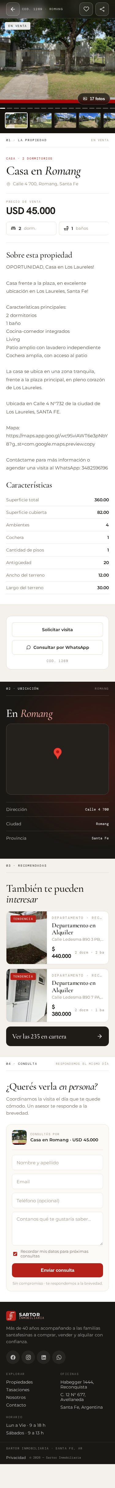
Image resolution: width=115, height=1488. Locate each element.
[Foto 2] (40, 120)
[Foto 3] (65, 120)
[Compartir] (102, 9)
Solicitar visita (57, 629)
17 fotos (97, 99)
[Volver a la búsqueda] (13, 9)
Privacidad (16, 1457)
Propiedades (19, 1382)
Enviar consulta (57, 1270)
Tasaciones (17, 1389)
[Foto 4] (90, 120)
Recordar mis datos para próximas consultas (54, 1253)
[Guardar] (86, 9)
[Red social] (13, 1357)
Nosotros (16, 1397)
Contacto (16, 1405)
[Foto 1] (16, 120)
